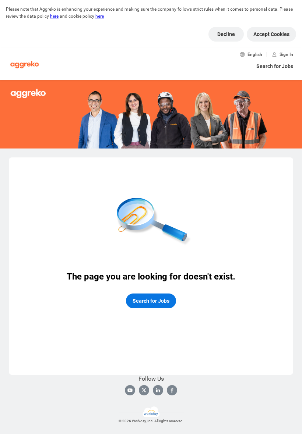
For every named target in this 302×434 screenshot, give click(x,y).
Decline (226, 34)
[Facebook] (172, 390)
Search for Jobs (274, 66)
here (54, 16)
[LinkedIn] (158, 390)
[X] (144, 390)
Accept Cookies (271, 34)
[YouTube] (130, 390)
